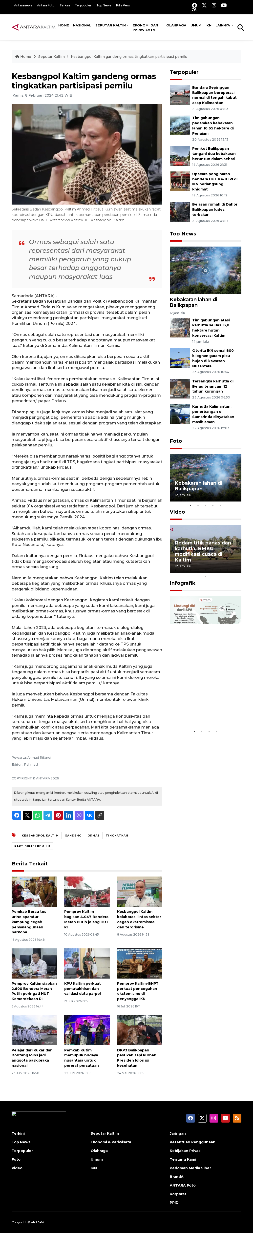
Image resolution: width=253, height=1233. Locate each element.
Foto (176, 441)
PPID (174, 1202)
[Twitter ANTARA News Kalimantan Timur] (204, 5)
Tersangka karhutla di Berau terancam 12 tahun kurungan (212, 386)
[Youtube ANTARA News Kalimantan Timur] (224, 5)
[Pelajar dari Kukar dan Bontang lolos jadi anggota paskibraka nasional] (34, 1029)
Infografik (182, 583)
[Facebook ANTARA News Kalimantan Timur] (194, 5)
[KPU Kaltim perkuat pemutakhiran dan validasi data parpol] (86, 963)
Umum (195, 25)
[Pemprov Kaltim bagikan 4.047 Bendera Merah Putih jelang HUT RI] (86, 891)
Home (63, 25)
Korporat (178, 1194)
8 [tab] (227, 569)
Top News (103, 5)
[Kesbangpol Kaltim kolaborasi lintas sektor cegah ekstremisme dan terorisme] (139, 891)
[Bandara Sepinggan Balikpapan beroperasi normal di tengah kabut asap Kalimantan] (180, 94)
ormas (93, 835)
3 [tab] (205, 505)
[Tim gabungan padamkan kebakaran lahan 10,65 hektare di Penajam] (180, 125)
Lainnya (223, 25)
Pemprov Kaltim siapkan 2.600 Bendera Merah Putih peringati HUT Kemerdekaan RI (34, 991)
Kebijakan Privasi (185, 1151)
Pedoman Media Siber (190, 1168)
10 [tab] (205, 576)
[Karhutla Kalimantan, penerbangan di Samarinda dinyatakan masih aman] (180, 413)
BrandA (177, 1176)
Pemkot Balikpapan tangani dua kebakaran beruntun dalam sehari (214, 153)
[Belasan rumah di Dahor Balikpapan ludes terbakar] (180, 211)
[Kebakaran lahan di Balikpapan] (205, 270)
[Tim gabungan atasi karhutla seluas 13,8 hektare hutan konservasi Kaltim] (180, 327)
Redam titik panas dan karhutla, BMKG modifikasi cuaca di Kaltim (203, 551)
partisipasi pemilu (32, 846)
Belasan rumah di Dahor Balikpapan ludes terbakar (214, 209)
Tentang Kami (183, 1159)
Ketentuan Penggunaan (192, 1142)
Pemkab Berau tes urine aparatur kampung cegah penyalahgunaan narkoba (29, 921)
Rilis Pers (123, 5)
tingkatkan (117, 835)
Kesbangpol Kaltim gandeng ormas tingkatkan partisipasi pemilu (129, 56)
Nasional (82, 25)
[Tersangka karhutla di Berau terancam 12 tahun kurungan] (180, 388)
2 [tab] (198, 505)
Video (177, 512)
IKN (208, 25)
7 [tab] (220, 569)
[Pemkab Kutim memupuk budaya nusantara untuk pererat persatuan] (86, 1029)
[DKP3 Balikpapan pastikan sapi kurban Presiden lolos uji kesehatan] (139, 1029)
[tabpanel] (205, 478)
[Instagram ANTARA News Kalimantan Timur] (214, 5)
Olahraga (176, 25)
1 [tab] (190, 505)
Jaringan (178, 1133)
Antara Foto (46, 5)
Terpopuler (83, 5)
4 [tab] (213, 505)
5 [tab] (220, 505)
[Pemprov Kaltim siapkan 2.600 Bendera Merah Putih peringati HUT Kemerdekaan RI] (34, 963)
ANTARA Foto (183, 1185)
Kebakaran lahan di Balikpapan (193, 302)
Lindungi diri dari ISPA (202, 714)
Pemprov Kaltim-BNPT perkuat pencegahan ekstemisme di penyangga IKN (138, 991)
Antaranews (23, 5)
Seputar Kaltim (110, 25)
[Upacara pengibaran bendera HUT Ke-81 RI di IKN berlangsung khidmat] (180, 181)
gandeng (73, 835)
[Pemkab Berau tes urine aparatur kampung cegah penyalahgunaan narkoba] (34, 891)
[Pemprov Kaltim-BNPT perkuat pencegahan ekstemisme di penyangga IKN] (139, 963)
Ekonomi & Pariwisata (111, 1142)
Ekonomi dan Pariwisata (145, 27)
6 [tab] (213, 569)
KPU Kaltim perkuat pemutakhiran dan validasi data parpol (82, 988)
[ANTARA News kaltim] (34, 27)
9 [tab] (235, 569)
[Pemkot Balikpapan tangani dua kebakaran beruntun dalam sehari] (180, 155)
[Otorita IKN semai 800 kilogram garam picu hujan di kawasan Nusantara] (180, 357)
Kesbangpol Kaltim (40, 835)
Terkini (65, 5)
